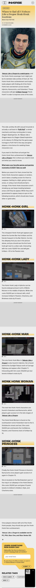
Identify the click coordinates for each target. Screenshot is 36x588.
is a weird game (15, 74)
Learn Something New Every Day (13, 546)
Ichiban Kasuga (21, 92)
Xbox (4, 580)
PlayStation (21, 577)
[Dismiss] (33, 570)
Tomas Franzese (9, 23)
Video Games (7, 577)
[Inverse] (15, 3)
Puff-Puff (21, 130)
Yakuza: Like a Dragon (10, 416)
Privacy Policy (20, 562)
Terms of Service (10, 562)
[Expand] (26, 570)
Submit (25, 566)
